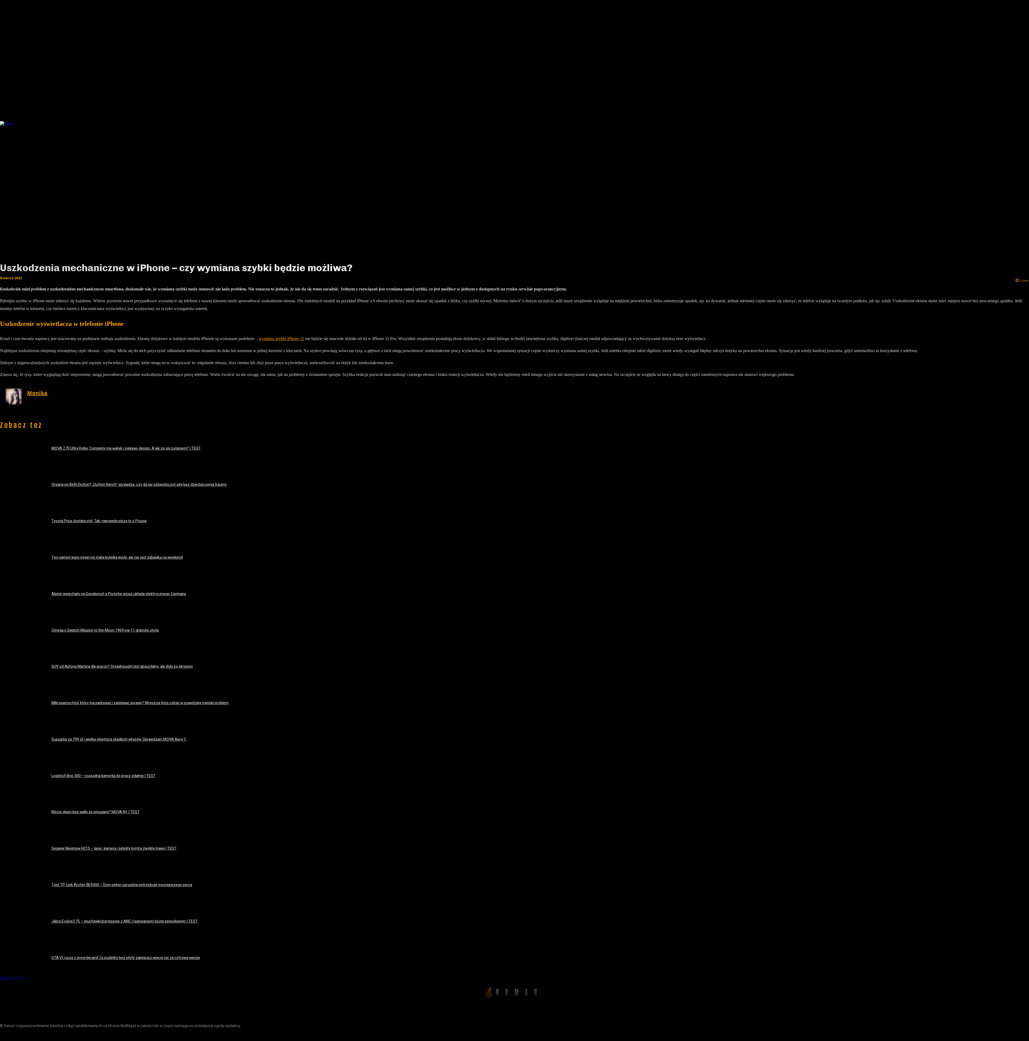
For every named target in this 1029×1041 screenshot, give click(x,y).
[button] (831, 121)
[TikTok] (28, 1035)
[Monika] (14, 397)
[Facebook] (4, 1035)
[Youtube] (41, 1035)
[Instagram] (16, 1035)
